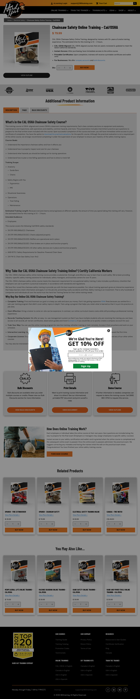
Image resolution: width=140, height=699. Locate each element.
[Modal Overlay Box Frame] (70, 349)
